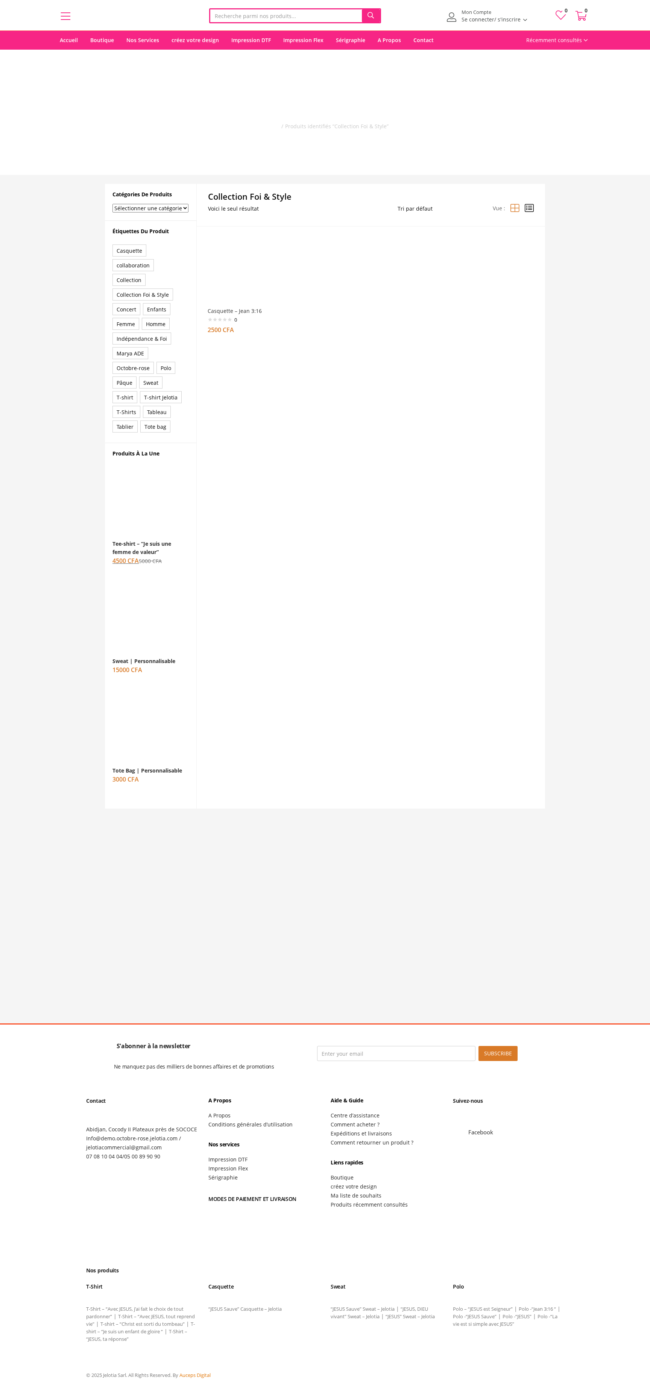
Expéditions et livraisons (361, 1133)
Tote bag (155, 426)
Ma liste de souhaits (356, 1195)
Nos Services (142, 40)
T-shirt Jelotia (161, 397)
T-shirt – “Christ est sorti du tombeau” (142, 1324)
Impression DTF (251, 40)
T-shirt (125, 397)
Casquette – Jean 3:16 (235, 310)
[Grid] (514, 208)
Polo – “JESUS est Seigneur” (483, 1308)
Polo (166, 368)
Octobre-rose (133, 368)
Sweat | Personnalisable (143, 661)
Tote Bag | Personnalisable (147, 770)
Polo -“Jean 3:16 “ (537, 1308)
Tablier (125, 426)
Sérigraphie (350, 40)
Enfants (156, 309)
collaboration (133, 265)
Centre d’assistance (355, 1115)
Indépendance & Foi (142, 338)
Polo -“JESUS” (517, 1316)
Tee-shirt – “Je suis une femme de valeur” (141, 548)
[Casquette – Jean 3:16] (240, 268)
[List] (529, 208)
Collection (129, 280)
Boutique (102, 40)
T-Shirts (126, 412)
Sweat (150, 382)
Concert (126, 309)
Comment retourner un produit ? (372, 1142)
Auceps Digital (195, 1375)
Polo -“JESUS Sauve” (475, 1316)
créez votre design (195, 40)
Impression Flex (303, 40)
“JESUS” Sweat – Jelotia (410, 1316)
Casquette (129, 250)
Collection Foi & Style (143, 294)
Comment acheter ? (355, 1124)
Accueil (69, 40)
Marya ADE (130, 353)
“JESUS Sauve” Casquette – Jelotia (245, 1308)
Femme (126, 324)
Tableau (157, 412)
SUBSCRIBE (498, 1053)
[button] (581, 16)
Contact (423, 40)
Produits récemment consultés (369, 1204)
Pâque (124, 382)
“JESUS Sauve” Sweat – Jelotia (363, 1308)
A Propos (389, 40)
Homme (156, 324)
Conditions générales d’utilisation (250, 1124)
